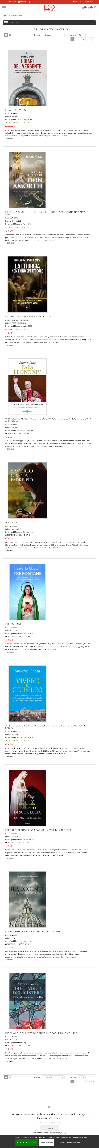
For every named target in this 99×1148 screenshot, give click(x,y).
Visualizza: (72, 35)
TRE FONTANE (13, 624)
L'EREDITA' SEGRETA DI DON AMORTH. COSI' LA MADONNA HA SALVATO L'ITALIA (46, 213)
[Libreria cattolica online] (49, 8)
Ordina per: (36, 35)
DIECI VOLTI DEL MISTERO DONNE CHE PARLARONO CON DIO (41, 1033)
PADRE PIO (11, 522)
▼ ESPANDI (9, 139)
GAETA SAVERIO (11, 113)
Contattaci (11, 2)
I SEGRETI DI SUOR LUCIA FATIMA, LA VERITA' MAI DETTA (38, 830)
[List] (6, 35)
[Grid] (10, 35)
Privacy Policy (60, 1133)
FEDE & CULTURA (19, 323)
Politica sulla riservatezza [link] (70, 1142)
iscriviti (49, 1128)
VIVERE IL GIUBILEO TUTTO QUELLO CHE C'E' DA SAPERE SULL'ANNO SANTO (45, 727)
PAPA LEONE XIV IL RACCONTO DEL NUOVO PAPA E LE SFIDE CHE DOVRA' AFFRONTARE (48, 420)
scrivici (23, 2)
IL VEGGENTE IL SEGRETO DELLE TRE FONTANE (33, 931)
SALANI (15, 116)
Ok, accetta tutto (27, 1142)
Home (5, 16)
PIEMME (15, 734)
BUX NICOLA (10, 320)
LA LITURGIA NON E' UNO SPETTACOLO (28, 316)
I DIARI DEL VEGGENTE (18, 110)
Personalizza (46, 1142)
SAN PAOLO (16, 221)
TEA (13, 938)
